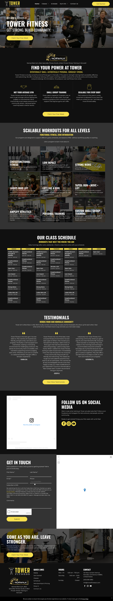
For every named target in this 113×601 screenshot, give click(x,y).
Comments (10, 500)
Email (9, 478)
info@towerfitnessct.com (91, 582)
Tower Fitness (18, 447)
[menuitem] (37, 4)
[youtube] (73, 423)
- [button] (58, 459)
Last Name (34, 472)
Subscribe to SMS (12, 485)
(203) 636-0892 (88, 579)
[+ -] (84, 492)
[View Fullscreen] (58, 462)
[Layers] (111, 457)
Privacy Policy (11, 491)
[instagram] (68, 423)
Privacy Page (84, 599)
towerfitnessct (27, 447)
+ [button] (58, 457)
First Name (11, 472)
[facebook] (63, 423)
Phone (32, 478)
